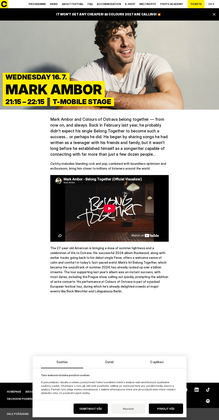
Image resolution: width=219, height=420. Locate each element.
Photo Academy (171, 4)
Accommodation (109, 4)
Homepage (14, 391)
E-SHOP (130, 4)
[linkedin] (196, 389)
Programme (37, 4)
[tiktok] (208, 389)
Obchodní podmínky (21, 398)
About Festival (73, 4)
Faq (90, 4)
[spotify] (208, 401)
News (54, 4)
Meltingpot (147, 4)
